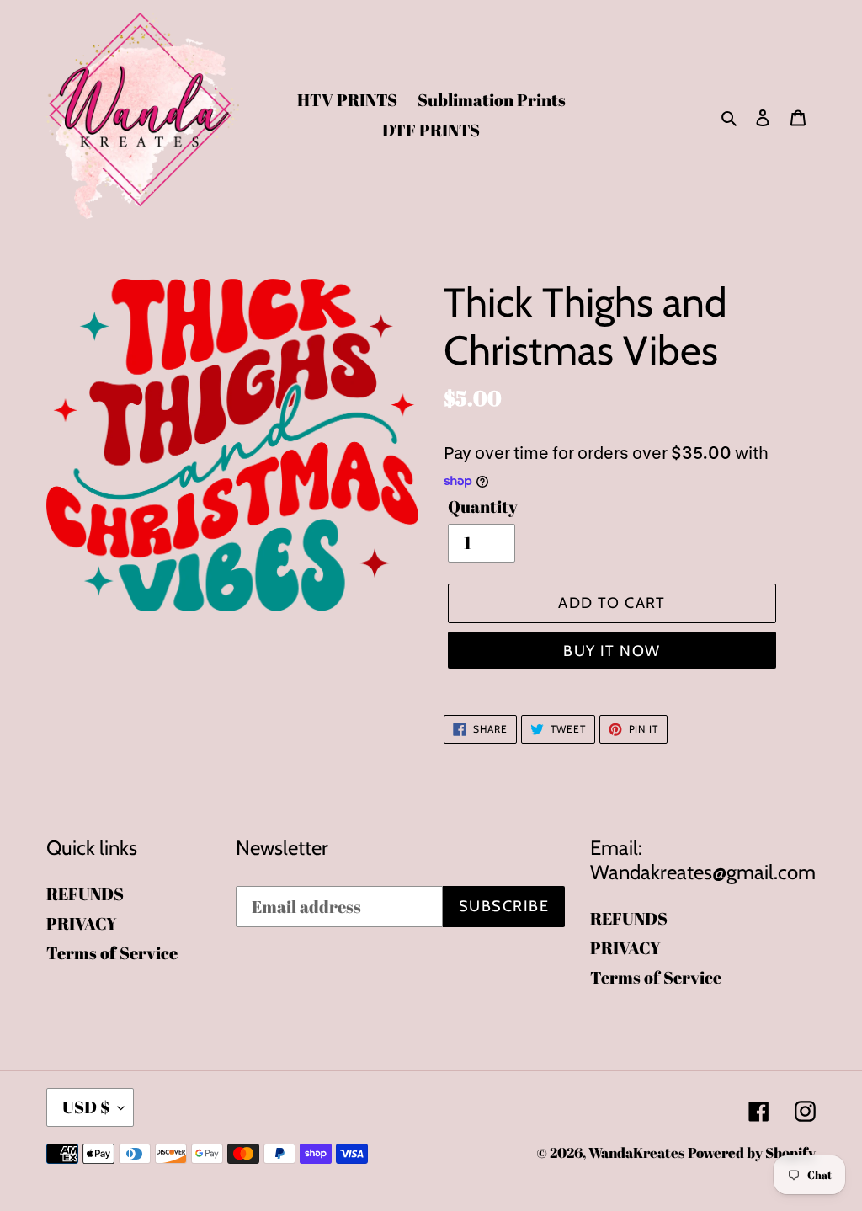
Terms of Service (112, 953)
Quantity (483, 506)
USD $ (85, 1107)
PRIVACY (81, 923)
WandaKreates (636, 1152)
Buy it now (611, 651)
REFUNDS (85, 894)
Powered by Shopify (752, 1152)
